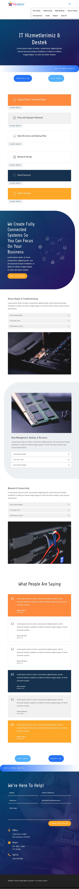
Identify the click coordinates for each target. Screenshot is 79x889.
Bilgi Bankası (60, 11)
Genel (47, 16)
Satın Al (64, 16)
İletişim (55, 16)
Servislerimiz (37, 16)
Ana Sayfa (36, 11)
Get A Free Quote (65, 68)
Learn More (15, 107)
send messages (60, 823)
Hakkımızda (47, 11)
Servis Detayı (72, 11)
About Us (56, 758)
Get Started (17, 276)
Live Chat (56, 78)
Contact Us (23, 78)
